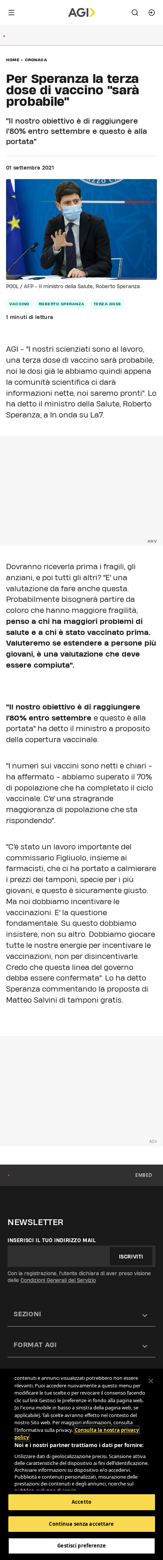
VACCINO (19, 303)
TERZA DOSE (107, 303)
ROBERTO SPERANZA (62, 303)
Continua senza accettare (81, 1523)
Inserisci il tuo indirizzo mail (52, 1240)
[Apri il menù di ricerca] (135, 12)
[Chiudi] (151, 1381)
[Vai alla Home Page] (81, 12)
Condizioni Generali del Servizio (58, 1280)
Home (12, 59)
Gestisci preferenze (81, 1545)
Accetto (81, 1501)
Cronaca (36, 59)
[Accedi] (151, 12)
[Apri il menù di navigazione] (11, 12)
